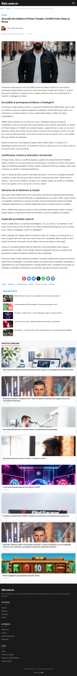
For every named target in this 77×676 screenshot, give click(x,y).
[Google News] (24, 279)
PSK (42, 672)
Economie (5, 614)
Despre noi (5, 629)
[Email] (48, 279)
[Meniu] (73, 3)
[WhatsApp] (43, 279)
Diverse (8, 8)
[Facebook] (34, 279)
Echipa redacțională (8, 636)
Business (4, 611)
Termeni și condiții (7, 654)
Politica (4, 617)
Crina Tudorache (17, 28)
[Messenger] (29, 279)
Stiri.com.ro (8, 590)
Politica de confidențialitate (10, 658)
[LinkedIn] (53, 279)
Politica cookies (7, 661)
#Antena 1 (11, 284)
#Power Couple (41, 284)
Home (3, 651)
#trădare (52, 284)
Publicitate (5, 639)
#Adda (4, 284)
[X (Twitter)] (38, 279)
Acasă (2, 8)
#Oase (31, 284)
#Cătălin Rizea (22, 284)
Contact (4, 633)
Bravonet (5, 93)
